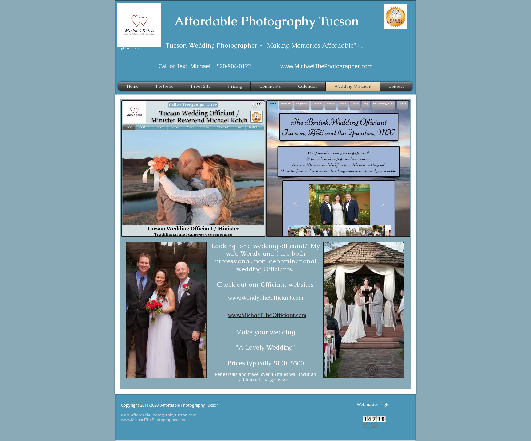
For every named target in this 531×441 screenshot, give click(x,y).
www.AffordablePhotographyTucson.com (158, 415)
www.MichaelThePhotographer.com (326, 66)
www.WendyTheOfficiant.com (265, 297)
